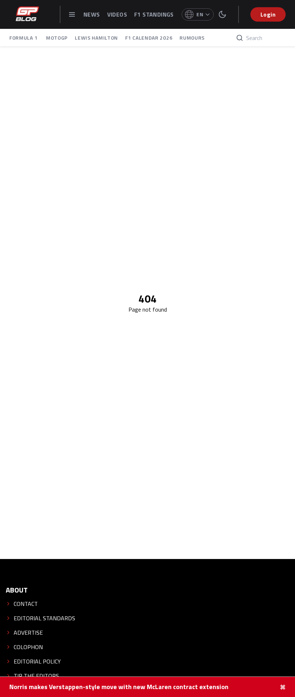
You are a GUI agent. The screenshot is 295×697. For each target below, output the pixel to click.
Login (268, 14)
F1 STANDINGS (154, 14)
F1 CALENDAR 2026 (148, 37)
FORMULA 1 (24, 37)
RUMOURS (192, 37)
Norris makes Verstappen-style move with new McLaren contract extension (118, 687)
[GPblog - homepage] (27, 14)
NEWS (91, 14)
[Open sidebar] (72, 14)
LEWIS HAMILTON (96, 37)
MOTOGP (57, 37)
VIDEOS (117, 14)
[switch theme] (222, 14)
